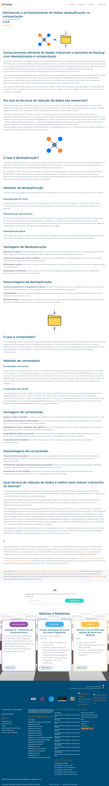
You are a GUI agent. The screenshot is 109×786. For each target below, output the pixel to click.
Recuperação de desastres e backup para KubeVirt (67, 733)
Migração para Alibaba (35, 731)
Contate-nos (102, 4)
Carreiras (83, 724)
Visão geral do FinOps (61, 763)
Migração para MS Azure (35, 726)
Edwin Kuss (7, 25)
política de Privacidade (70, 784)
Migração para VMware (35, 735)
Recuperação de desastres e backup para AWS (67, 715)
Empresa (91, 4)
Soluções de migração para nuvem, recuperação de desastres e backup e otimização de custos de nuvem (41, 711)
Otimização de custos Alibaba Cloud (65, 772)
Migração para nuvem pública (37, 748)
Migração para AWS (34, 724)
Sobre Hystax (85, 721)
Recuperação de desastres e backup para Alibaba (67, 726)
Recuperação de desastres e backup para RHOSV (67, 729)
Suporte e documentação (9, 732)
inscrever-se (17, 709)
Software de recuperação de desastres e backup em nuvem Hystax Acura (46, 571)
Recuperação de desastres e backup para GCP (67, 722)
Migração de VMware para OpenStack (39, 722)
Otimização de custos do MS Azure (65, 767)
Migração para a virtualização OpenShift (40, 737)
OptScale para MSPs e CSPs (89, 715)
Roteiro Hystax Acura (8, 730)
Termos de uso (54, 784)
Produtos (72, 4)
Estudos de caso (7, 723)
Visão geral (31, 720)
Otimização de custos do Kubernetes (65, 774)
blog (82, 719)
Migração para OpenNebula (36, 751)
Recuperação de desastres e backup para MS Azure (67, 719)
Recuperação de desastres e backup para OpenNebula (67, 751)
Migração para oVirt (34, 753)
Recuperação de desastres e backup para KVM (67, 755)
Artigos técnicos (7, 721)
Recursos (81, 4)
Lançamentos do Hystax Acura (11, 728)
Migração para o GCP (34, 728)
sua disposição (97, 576)
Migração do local (33, 755)
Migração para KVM (34, 746)
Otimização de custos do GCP (63, 770)
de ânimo (77, 604)
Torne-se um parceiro (87, 712)
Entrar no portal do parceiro (89, 717)
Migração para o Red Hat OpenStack (39, 740)
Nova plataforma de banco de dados (39, 757)
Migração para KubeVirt (35, 733)
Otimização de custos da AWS (63, 765)
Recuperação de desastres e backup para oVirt (67, 747)
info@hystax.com (36, 779)
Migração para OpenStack (36, 742)
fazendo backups (10, 423)
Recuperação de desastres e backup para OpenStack (67, 744)
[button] (4, 22)
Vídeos (4, 726)
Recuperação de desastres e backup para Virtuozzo (67, 737)
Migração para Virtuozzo (35, 744)
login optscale (7, 709)
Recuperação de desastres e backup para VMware (67, 740)
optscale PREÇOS (8, 714)
